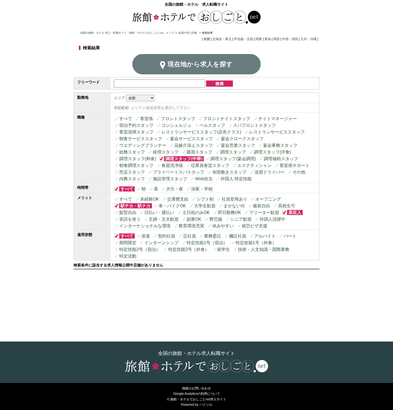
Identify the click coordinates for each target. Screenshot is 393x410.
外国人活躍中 (272, 219)
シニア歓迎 (241, 219)
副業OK (194, 219)
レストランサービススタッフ (277, 132)
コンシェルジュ (176, 125)
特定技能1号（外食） (256, 242)
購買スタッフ (199, 152)
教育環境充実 (191, 226)
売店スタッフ (132, 172)
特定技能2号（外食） (188, 249)
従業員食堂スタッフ (210, 165)
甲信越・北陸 (243, 39)
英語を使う (130, 219)
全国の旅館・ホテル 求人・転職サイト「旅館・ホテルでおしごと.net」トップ (127, 32)
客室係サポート (295, 165)
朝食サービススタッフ (140, 138)
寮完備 (215, 219)
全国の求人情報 (188, 32)
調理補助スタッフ (281, 158)
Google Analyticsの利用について (196, 394)
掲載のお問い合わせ (196, 388)
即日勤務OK (229, 212)
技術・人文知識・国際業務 (263, 249)
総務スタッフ (132, 152)
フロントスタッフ (178, 118)
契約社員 (166, 236)
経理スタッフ (166, 152)
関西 (276, 39)
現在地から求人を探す (200, 64)
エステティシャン (254, 165)
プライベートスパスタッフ (178, 172)
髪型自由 (127, 212)
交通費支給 (177, 199)
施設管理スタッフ (170, 179)
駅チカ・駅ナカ (136, 206)
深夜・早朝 (202, 189)
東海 (267, 39)
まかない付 (234, 206)
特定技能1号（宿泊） (207, 242)
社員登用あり (234, 199)
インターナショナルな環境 (145, 226)
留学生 (223, 249)
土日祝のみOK (196, 212)
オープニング (268, 199)
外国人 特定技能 (236, 179)
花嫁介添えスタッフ (193, 145)
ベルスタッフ (212, 125)
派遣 (145, 236)
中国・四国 (290, 39)
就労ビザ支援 (254, 226)
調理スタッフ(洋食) (272, 152)
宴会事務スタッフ (280, 145)
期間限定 (127, 242)
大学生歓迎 (204, 206)
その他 (298, 172)
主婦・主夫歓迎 (164, 219)
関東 (259, 39)
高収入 (294, 212)
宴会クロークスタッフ (242, 138)
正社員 (189, 236)
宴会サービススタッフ (191, 138)
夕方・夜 (174, 189)
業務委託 (212, 236)
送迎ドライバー (269, 172)
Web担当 (204, 179)
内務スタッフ (132, 179)
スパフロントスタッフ (254, 125)
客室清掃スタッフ (136, 132)
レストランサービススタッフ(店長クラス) (201, 132)
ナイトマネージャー (277, 118)
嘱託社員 (237, 236)
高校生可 (286, 206)
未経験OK (149, 199)
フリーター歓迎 (264, 212)
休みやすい (223, 226)
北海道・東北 (222, 39)
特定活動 (127, 256)
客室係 (146, 118)
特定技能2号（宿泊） (139, 249)
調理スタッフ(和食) (137, 158)
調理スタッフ (233, 152)
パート (290, 236)
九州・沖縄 (308, 39)
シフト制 (205, 199)
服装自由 (261, 206)
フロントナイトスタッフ (226, 118)
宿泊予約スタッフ (136, 125)
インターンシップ (161, 242)
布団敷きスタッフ (229, 172)
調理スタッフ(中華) (183, 158)
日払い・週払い (159, 212)
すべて (125, 118)
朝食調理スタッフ (136, 165)
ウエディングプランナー (142, 145)
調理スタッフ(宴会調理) (233, 158)
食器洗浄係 (172, 165)
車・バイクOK (172, 206)
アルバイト (265, 236)
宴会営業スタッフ (238, 145)
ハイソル (205, 405)
